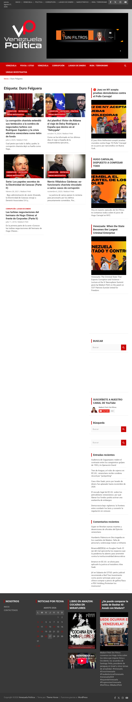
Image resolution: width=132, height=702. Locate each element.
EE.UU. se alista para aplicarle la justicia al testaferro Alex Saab (107, 564)
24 (38, 636)
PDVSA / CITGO (27, 65)
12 (46, 627)
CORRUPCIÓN (50, 2)
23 (62, 631)
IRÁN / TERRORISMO (99, 2)
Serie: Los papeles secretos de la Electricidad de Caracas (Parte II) (24, 184)
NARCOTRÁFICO (82, 2)
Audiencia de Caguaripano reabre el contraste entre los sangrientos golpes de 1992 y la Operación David (108, 462)
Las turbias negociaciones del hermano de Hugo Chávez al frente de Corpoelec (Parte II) (22, 215)
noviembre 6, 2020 (54, 191)
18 (42, 631)
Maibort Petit (22, 140)
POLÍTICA (38, 2)
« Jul (38, 646)
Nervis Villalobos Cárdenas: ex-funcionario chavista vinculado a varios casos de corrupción (64, 184)
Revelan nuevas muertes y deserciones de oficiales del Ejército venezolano (107, 529)
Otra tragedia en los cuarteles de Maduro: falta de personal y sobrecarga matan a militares (108, 540)
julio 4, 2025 (10, 140)
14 (54, 627)
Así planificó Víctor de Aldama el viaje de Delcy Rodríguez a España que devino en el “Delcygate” (64, 125)
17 (38, 631)
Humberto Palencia (99, 537)
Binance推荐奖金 (98, 548)
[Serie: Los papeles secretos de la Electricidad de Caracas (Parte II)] (24, 166)
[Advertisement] (108, 315)
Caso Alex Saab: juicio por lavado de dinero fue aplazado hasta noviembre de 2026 (108, 484)
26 (46, 636)
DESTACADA (23, 111)
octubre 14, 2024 (54, 134)
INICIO (17, 2)
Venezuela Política (27, 697)
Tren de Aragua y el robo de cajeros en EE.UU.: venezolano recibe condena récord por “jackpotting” (107, 473)
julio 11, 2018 (11, 222)
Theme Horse (52, 697)
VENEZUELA (27, 2)
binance (94, 562)
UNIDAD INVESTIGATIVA (16, 72)
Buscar (123, 347)
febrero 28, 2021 (12, 191)
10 (38, 627)
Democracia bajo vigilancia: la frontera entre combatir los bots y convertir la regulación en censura (108, 508)
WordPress (83, 697)
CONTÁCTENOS (11, 610)
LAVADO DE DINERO (66, 2)
